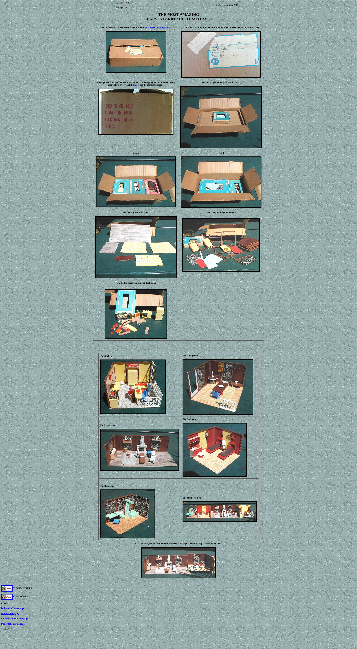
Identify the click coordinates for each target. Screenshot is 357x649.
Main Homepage (10, 613)
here (135, 85)
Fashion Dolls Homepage (14, 618)
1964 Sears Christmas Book (158, 27)
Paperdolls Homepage (13, 623)
